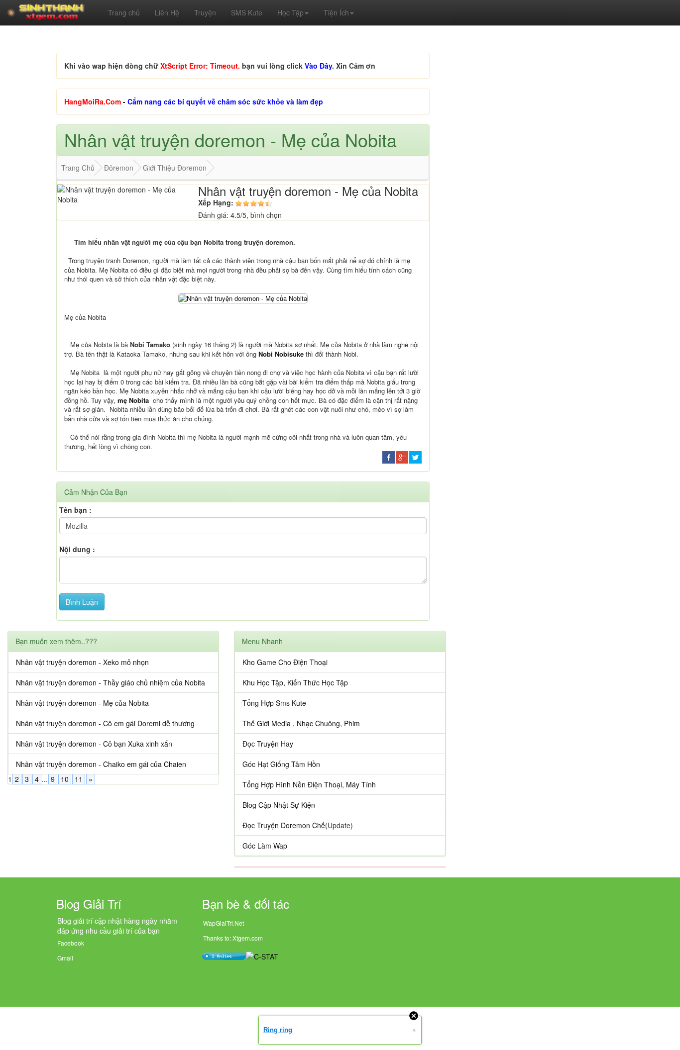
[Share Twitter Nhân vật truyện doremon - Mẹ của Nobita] (415, 456)
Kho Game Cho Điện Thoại (285, 662)
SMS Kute (246, 12)
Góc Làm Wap (264, 846)
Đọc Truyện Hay (267, 744)
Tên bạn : (75, 510)
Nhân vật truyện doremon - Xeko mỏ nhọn (82, 662)
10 (65, 779)
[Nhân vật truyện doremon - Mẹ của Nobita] (243, 297)
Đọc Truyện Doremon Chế (283, 825)
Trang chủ (124, 12)
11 (79, 779)
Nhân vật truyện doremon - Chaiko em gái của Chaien (101, 764)
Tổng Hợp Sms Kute (274, 703)
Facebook (70, 943)
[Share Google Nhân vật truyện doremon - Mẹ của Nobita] (402, 456)
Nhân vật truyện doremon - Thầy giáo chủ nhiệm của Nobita (110, 682)
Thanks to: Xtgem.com (233, 938)
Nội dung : (77, 549)
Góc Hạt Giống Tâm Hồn (281, 764)
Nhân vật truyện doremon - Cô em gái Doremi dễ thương (105, 723)
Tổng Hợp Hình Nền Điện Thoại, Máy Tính (309, 784)
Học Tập (290, 12)
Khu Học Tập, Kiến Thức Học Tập (295, 682)
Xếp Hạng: (215, 202)
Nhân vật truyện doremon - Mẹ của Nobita (82, 703)
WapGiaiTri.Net (223, 923)
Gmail (65, 958)
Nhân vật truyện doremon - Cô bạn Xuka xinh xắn (94, 744)
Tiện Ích (336, 12)
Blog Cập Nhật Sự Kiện (278, 805)
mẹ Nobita (133, 400)
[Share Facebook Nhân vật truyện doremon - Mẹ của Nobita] (388, 456)
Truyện (205, 12)
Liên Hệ (167, 12)
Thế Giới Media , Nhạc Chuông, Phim (301, 723)
